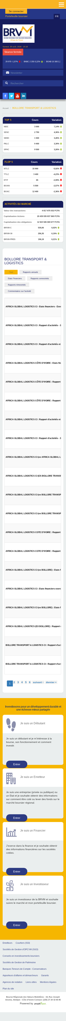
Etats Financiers (15, 278)
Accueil (5, 108)
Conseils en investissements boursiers (21, 956)
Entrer (16, 764)
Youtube (17, 98)
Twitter (11, 98)
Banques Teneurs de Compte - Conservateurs (24, 969)
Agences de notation (12, 982)
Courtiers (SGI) (23, 943)
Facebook (5, 98)
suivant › (38, 682)
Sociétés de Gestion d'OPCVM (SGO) (20, 949)
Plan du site (8, 988)
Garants (45, 975)
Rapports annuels (30, 272)
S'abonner (7, 72)
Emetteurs (7, 943)
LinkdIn (23, 98)
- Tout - (11, 272)
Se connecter (16, 11)
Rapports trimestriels (17, 285)
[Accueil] (18, 33)
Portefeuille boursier (16, 16)
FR (56, 16)
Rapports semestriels (40, 278)
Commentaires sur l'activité (19, 291)
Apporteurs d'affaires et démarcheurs (20, 975)
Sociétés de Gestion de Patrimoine (19, 962)
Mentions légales (48, 982)
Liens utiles (31, 982)
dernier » (51, 682)
